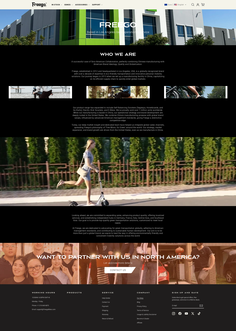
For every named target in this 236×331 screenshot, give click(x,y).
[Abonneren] (201, 305)
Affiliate (139, 323)
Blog (138, 302)
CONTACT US (118, 270)
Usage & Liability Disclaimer (146, 314)
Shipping (105, 310)
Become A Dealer (143, 319)
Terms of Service (143, 310)
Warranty (105, 314)
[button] (56, 4)
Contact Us (106, 302)
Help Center (106, 298)
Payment (105, 306)
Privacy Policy (142, 306)
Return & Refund (107, 319)
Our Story (140, 298)
